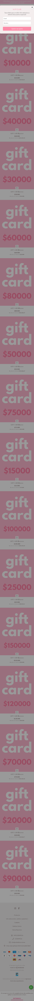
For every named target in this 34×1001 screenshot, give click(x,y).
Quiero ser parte (17, 29)
